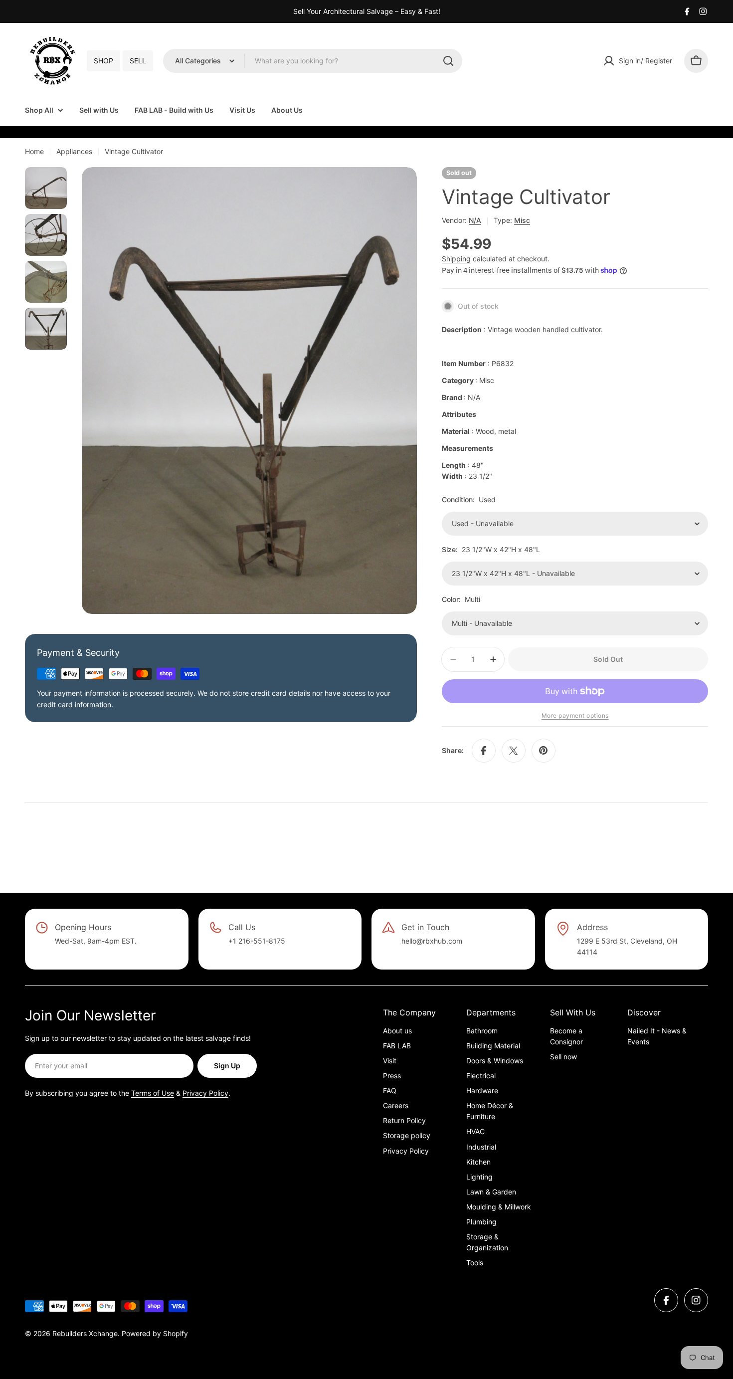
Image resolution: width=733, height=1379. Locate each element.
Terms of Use (152, 1093)
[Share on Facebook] (484, 751)
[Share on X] (514, 751)
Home (34, 151)
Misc (522, 220)
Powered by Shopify (155, 1333)
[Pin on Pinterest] (543, 751)
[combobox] (312, 61)
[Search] (448, 61)
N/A (475, 220)
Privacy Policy (205, 1093)
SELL (138, 60)
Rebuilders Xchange (85, 1333)
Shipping (456, 258)
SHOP (103, 60)
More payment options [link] (575, 715)
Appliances (74, 151)
